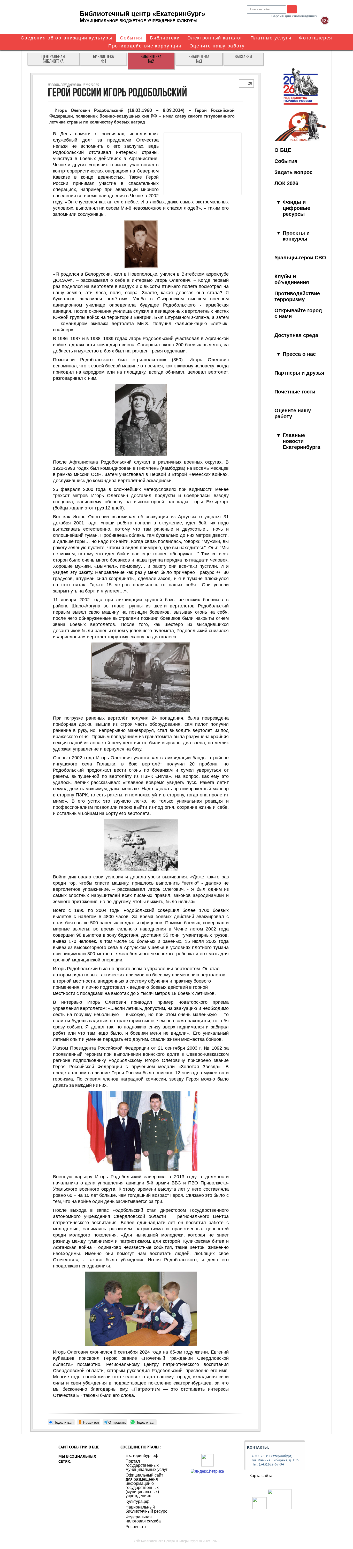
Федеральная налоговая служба (143, 1519)
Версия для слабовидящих (294, 16)
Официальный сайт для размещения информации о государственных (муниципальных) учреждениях (144, 1485)
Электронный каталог (214, 37)
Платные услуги (270, 37)
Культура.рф (137, 1501)
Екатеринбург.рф (142, 1455)
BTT (291, 9)
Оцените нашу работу (217, 45)
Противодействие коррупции (145, 45)
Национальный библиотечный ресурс (146, 1509)
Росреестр (136, 1527)
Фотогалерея (315, 37)
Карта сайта (260, 1475)
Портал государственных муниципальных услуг (146, 1465)
